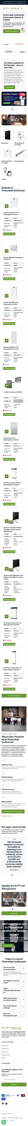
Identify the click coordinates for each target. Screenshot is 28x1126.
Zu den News (14, 913)
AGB (22, 1117)
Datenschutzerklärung (14, 1117)
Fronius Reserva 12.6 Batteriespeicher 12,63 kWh (11, 439)
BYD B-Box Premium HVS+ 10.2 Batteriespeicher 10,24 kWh (12, 624)
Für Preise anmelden (9, 234)
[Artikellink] (14, 899)
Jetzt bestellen (9, 87)
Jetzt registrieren (7, 945)
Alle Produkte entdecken (14, 695)
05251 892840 (18, 3)
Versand (12, 1120)
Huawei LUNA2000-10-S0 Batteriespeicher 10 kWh (11, 213)
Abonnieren (14, 1084)
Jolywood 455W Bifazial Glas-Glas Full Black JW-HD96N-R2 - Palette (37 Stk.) (13, 577)
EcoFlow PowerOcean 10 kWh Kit (13, 392)
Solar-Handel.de (9, 1113)
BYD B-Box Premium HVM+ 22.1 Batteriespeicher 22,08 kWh (12, 668)
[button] (4, 8)
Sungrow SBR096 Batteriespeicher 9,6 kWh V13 (13, 258)
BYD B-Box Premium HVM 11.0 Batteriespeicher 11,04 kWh (12, 484)
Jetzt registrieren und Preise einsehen (13, 811)
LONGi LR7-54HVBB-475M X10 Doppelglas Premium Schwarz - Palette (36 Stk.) (12, 529)
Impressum (4, 1117)
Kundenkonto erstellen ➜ (11, 31)
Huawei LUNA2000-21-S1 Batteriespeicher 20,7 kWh (11, 348)
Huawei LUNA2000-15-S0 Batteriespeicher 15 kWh (11, 303)
